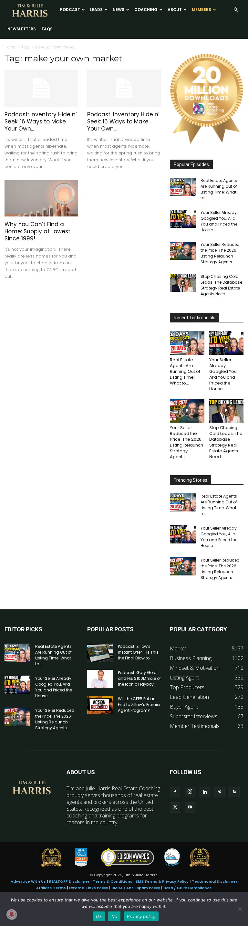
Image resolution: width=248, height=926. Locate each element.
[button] (235, 9)
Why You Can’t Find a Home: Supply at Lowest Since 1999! (37, 231)
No (114, 916)
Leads (96, 9)
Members (201, 9)
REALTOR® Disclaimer (69, 881)
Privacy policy (141, 916)
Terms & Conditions (112, 881)
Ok (99, 916)
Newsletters (21, 29)
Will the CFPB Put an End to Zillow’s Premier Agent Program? (139, 704)
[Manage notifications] (11, 914)
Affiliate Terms (51, 887)
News (118, 9)
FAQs (47, 29)
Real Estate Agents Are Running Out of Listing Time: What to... (219, 189)
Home (10, 47)
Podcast (70, 9)
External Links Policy (88, 887)
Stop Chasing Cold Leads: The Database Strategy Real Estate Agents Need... (221, 285)
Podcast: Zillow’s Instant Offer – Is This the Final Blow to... (138, 652)
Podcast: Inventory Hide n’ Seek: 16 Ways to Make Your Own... (41, 121)
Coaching (146, 9)
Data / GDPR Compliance (187, 887)
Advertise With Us (28, 881)
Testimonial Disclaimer (214, 881)
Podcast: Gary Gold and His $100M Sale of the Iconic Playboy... (139, 678)
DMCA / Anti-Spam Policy (135, 887)
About (175, 9)
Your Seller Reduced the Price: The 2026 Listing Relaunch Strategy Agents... (220, 253)
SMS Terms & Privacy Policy (162, 881)
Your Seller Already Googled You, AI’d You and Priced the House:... (219, 221)
